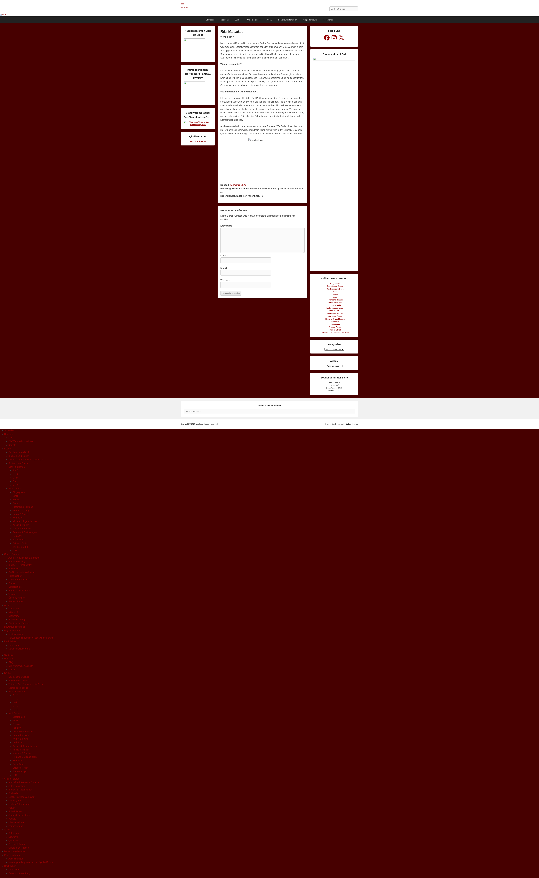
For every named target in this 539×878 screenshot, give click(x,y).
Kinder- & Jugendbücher (25, 521)
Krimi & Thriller (335, 311)
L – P (15, 478)
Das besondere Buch (334, 289)
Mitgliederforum (310, 20)
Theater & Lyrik (335, 330)
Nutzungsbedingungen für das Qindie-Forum (30, 638)
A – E (15, 470)
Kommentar (226, 226)
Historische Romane (335, 300)
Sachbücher (335, 324)
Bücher (238, 20)
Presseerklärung (16, 619)
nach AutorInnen (16, 467)
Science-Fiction (335, 327)
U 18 (15, 550)
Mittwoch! (13, 612)
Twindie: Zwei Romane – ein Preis (335, 333)
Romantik (335, 322)
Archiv (269, 20)
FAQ (10, 438)
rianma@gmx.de (238, 185)
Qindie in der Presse (18, 623)
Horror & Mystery (335, 302)
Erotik (335, 292)
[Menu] (182, 4)
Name (224, 255)
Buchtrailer (13, 568)
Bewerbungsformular (287, 20)
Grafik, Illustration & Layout (21, 572)
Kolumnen (13, 608)
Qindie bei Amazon (198, 141)
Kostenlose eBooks (335, 313)
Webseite (225, 280)
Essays (335, 294)
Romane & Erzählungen (335, 319)
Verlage (12, 594)
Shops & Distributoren (19, 590)
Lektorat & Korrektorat (19, 579)
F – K (15, 474)
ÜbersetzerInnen (16, 598)
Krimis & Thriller (21, 525)
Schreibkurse (15, 587)
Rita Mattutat (231, 31)
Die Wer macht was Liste (20, 441)
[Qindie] (269, 15)
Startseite (210, 20)
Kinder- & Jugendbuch (335, 308)
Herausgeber (14, 576)
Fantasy (335, 297)
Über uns (225, 20)
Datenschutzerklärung (19, 649)
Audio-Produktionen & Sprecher (24, 558)
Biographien (335, 283)
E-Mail (224, 268)
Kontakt (12, 445)
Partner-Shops (15, 601)
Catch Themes (352, 424)
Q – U (15, 481)
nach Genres (14, 488)
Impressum (13, 645)
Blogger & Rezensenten (20, 565)
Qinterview (13, 616)
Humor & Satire (335, 305)
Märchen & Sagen (335, 316)
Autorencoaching (16, 561)
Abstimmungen (15, 634)
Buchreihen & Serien (335, 286)
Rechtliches (328, 20)
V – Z (15, 485)
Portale (12, 583)
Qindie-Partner (253, 20)
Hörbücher (18, 518)
